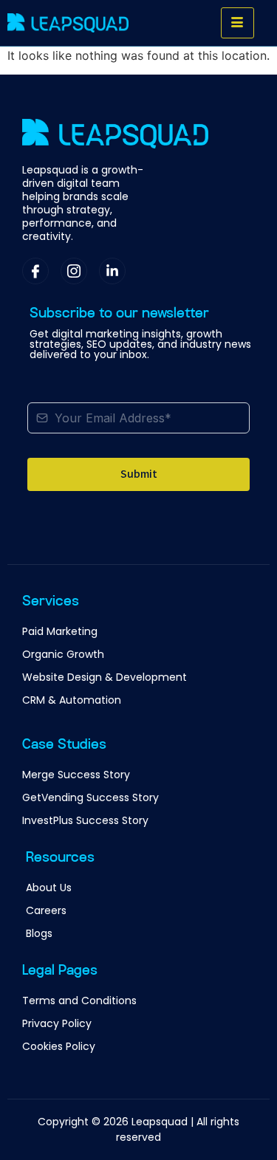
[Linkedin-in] (112, 271)
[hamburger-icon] (237, 22)
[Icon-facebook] (35, 271)
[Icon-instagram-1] (74, 271)
